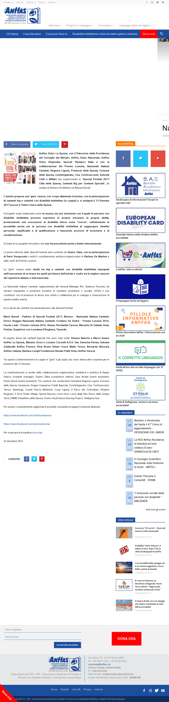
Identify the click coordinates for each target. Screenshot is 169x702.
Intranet (51, 2)
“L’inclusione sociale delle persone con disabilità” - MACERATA (149, 497)
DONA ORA (127, 639)
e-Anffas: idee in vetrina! (129, 269)
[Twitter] (157, 2)
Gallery (30, 2)
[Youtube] (162, 2)
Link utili (19, 2)
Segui (123, 151)
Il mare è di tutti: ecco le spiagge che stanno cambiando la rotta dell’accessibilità (150, 604)
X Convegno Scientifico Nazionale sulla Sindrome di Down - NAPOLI (149, 463)
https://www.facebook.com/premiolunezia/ (27, 424)
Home (54, 689)
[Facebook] (146, 2)
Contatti (7, 2)
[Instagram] (152, 2)
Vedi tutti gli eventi (155, 509)
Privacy (41, 2)
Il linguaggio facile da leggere (132, 300)
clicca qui (37, 432)
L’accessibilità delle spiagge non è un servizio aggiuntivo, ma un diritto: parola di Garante (150, 566)
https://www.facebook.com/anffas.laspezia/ (28, 415)
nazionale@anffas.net (99, 664)
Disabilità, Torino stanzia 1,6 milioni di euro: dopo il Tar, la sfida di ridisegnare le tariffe (148, 549)
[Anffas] (64, 663)
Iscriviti (158, 151)
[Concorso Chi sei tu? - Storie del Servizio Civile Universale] (124, 532)
